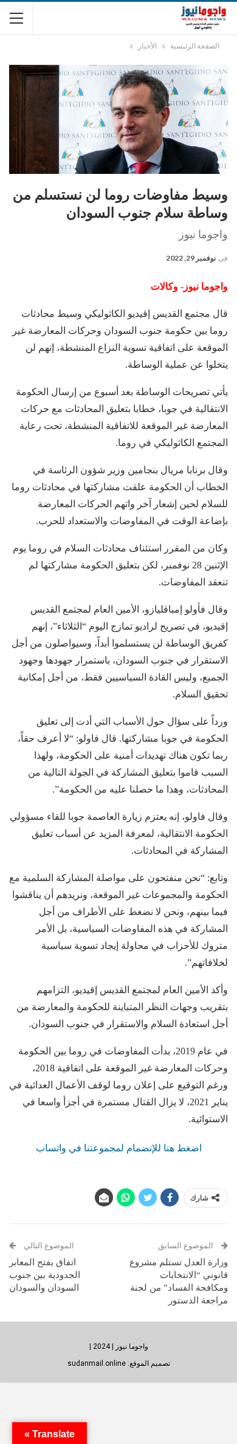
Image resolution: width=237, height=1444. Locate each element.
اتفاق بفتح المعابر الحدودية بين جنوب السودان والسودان (44, 1275)
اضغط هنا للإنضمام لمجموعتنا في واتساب (119, 1148)
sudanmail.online (96, 1363)
